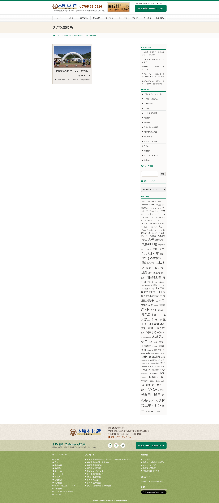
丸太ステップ (156, 233)
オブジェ (158, 214)
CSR (151, 204)
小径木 (154, 314)
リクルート (148, 146)
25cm (148, 201)
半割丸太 (150, 282)
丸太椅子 (153, 236)
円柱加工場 (153, 277)
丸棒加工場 (149, 244)
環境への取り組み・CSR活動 (145, 3)
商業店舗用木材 (147, 285)
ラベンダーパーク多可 (152, 223)
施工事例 (147, 122)
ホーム (59, 18)
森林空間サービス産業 (157, 360)
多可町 (154, 310)
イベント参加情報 (83, 80)
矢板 (162, 366)
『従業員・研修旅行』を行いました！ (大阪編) (153, 53)
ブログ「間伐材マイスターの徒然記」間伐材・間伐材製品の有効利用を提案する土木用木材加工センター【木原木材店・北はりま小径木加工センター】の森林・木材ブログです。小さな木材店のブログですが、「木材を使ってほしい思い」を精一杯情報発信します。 (118, 7)
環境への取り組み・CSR (65, 486)
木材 (150, 328)
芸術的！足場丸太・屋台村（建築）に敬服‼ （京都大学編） (153, 82)
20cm (143, 201)
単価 (156, 282)
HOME (58, 35)
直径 (162, 363)
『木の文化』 (149, 104)
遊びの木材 (148, 137)
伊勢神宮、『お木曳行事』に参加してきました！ (153, 68)
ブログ (135, 18)
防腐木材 (147, 160)
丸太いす (145, 230)
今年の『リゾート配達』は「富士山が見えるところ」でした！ (153, 75)
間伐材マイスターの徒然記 (73, 35)
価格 (155, 249)
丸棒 (151, 239)
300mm (145, 205)
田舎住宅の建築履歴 (151, 127)
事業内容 (84, 18)
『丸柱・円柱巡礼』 (151, 99)
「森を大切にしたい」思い (66, 80)
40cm (160, 201)
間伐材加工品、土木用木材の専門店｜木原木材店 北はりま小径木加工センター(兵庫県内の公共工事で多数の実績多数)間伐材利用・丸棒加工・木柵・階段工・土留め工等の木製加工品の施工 (64, 6)
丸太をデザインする (155, 230)
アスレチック (154, 211)
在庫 (150, 305)
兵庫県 (156, 273)
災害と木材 (145, 363)
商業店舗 (161, 282)
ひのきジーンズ (155, 208)
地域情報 (147, 118)
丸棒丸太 (159, 240)
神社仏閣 (146, 369)
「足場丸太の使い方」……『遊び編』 (71, 71)
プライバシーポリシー (64, 491)
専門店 (146, 314)
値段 (150, 273)
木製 (155, 342)
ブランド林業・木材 (150, 220)
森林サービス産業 (157, 353)
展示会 (158, 319)
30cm (153, 201)
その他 (146, 108)
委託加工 (160, 310)
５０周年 (158, 411)
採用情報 (160, 18)
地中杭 (156, 305)
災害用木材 (154, 363)
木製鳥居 (150, 350)
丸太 (161, 226)
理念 (71, 18)
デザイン (148, 218)
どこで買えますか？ (151, 155)
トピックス (122, 18)
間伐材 (146, 385)
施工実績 (109, 18)
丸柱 (144, 239)
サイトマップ (162, 3)
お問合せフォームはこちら (152, 8)
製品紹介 (97, 18)
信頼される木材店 (150, 141)
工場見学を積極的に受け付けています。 (153, 61)
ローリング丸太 (153, 227)
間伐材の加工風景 (150, 132)
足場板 (152, 381)
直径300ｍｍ (145, 366)
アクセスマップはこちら (121, 437)
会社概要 (147, 18)
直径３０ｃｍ (155, 366)
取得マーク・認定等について (152, 446)
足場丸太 (145, 377)
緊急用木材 (155, 370)
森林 (148, 353)
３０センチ (149, 411)
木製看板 (155, 346)
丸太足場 (161, 236)
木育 (151, 342)
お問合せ (58, 489)
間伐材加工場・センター (153, 405)
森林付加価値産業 (151, 356)
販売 (162, 373)
